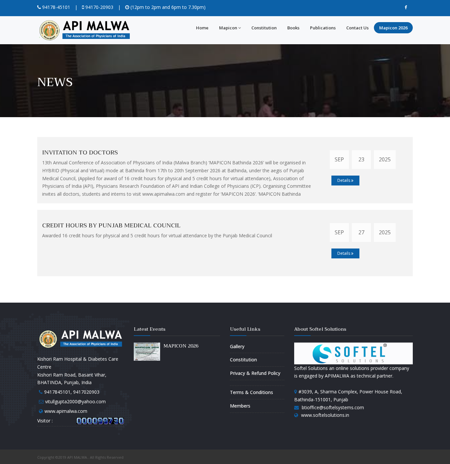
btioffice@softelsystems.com (333, 407)
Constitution (264, 28)
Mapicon (228, 28)
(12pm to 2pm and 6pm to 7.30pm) (167, 7)
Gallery (237, 346)
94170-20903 (98, 7)
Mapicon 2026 (393, 28)
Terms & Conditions (251, 392)
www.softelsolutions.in (325, 415)
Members (240, 406)
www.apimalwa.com (65, 411)
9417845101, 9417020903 (71, 392)
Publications (323, 28)
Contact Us (357, 28)
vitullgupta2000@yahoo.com (75, 401)
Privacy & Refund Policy (255, 373)
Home (202, 28)
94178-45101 (55, 7)
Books (293, 28)
